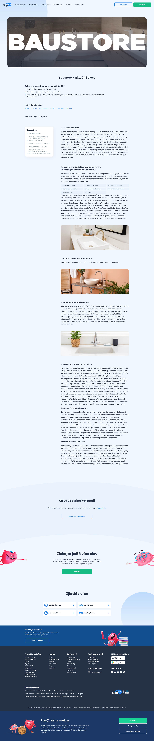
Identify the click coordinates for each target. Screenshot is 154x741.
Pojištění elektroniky (31, 676)
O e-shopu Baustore (35, 134)
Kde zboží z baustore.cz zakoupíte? (39, 143)
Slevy (36, 696)
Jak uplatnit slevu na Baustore (38, 147)
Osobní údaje (71, 664)
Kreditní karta (73, 691)
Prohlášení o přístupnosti (61, 696)
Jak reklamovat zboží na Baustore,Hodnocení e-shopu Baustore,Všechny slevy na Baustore (40, 151)
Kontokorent (64, 691)
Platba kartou (40, 694)
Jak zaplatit (39, 691)
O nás (51, 657)
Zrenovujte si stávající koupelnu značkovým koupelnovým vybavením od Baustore (38, 138)
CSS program (92, 664)
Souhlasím (132, 720)
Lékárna (61, 108)
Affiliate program (93, 662)
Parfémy (53, 108)
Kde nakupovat (54, 659)
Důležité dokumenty (73, 659)
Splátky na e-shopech (77, 694)
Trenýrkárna (36, 108)
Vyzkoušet (142, 5)
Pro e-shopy (92, 657)
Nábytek (69, 108)
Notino (27, 108)
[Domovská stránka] (7, 5)
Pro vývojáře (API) (93, 659)
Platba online (50, 694)
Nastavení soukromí (76, 696)
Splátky (27, 662)
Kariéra (51, 662)
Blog (50, 666)
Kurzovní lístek (71, 668)
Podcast (52, 668)
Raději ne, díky (133, 726)
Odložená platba (30, 657)
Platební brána (59, 694)
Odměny (77, 572)
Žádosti (69, 666)
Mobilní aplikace (30, 674)
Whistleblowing (71, 672)
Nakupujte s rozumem (46, 696)
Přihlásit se (123, 5)
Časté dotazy (71, 657)
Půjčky (67, 694)
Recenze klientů (30, 691)
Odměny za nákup (30, 670)
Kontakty (70, 670)
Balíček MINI (28, 668)
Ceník (69, 662)
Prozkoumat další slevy (77, 516)
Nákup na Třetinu (30, 659)
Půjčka (27, 664)
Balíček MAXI (29, 666)
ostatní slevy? (100, 508)
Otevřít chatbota (37, 640)
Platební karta (29, 672)
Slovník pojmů (29, 696)
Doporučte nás (48, 691)
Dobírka (56, 691)
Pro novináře (53, 664)
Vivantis (45, 108)
